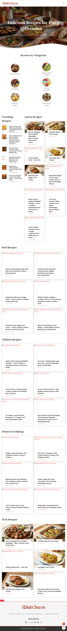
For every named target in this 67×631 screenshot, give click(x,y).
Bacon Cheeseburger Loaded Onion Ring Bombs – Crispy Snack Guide (15, 178)
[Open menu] (63, 3)
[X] (29, 622)
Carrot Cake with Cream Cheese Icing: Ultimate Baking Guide (17, 507)
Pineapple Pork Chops (54, 159)
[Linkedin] (35, 622)
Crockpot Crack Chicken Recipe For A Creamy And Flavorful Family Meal (15, 417)
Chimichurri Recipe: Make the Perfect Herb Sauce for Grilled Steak (15, 159)
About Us (12, 614)
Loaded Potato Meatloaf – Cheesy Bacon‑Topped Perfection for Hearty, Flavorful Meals (47, 272)
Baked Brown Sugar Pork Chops (33, 178)
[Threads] (41, 622)
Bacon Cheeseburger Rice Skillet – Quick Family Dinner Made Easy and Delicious (49, 327)
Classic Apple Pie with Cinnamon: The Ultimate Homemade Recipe (47, 481)
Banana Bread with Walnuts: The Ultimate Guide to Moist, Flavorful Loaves (17, 481)
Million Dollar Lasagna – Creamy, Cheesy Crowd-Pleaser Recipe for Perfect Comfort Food (49, 300)
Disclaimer (39, 614)
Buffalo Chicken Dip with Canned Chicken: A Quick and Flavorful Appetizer (15, 129)
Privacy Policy (29, 614)
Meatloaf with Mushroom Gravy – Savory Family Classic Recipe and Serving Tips (17, 327)
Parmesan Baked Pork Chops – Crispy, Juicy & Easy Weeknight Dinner (55, 180)
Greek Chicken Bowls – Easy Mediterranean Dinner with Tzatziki (48, 391)
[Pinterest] (38, 622)
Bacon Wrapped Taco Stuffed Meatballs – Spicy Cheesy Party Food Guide (34, 137)
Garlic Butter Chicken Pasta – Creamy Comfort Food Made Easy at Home (34, 232)
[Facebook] (26, 622)
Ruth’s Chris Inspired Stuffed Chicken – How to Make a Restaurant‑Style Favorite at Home (34, 205)
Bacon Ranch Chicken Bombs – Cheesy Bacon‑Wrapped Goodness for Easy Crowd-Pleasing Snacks (49, 418)
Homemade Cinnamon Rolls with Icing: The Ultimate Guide (49, 506)
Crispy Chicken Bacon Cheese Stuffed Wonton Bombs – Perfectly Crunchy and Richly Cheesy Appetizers (15, 139)
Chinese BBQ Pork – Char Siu (34, 159)
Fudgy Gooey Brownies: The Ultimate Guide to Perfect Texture (16, 455)
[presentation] (4, 127)
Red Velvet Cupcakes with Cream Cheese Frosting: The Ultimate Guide (48, 455)
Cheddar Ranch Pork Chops (55, 133)
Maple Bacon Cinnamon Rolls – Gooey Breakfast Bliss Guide (15, 168)
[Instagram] (32, 622)
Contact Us (20, 614)
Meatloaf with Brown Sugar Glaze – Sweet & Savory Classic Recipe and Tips (17, 299)
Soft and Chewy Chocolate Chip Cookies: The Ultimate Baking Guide (15, 150)
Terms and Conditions (51, 614)
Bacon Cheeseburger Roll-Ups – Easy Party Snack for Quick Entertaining (17, 271)
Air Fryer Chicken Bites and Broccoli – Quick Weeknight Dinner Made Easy (54, 205)
